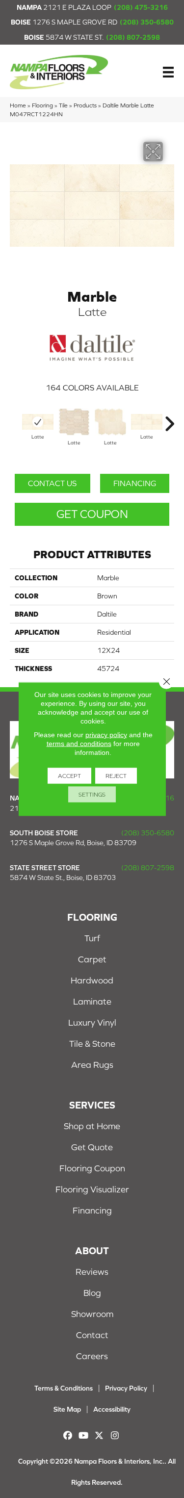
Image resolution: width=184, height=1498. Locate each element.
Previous (14, 419)
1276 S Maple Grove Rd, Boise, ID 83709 (73, 843)
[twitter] (99, 1435)
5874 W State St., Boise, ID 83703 (63, 877)
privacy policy (106, 735)
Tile (63, 105)
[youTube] (83, 1435)
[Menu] (168, 72)
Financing (134, 483)
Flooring (42, 105)
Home (18, 105)
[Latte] (38, 422)
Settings (92, 794)
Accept (69, 776)
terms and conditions (79, 744)
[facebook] (68, 1435)
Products (85, 105)
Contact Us (52, 483)
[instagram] (115, 1435)
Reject (116, 776)
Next (169, 419)
